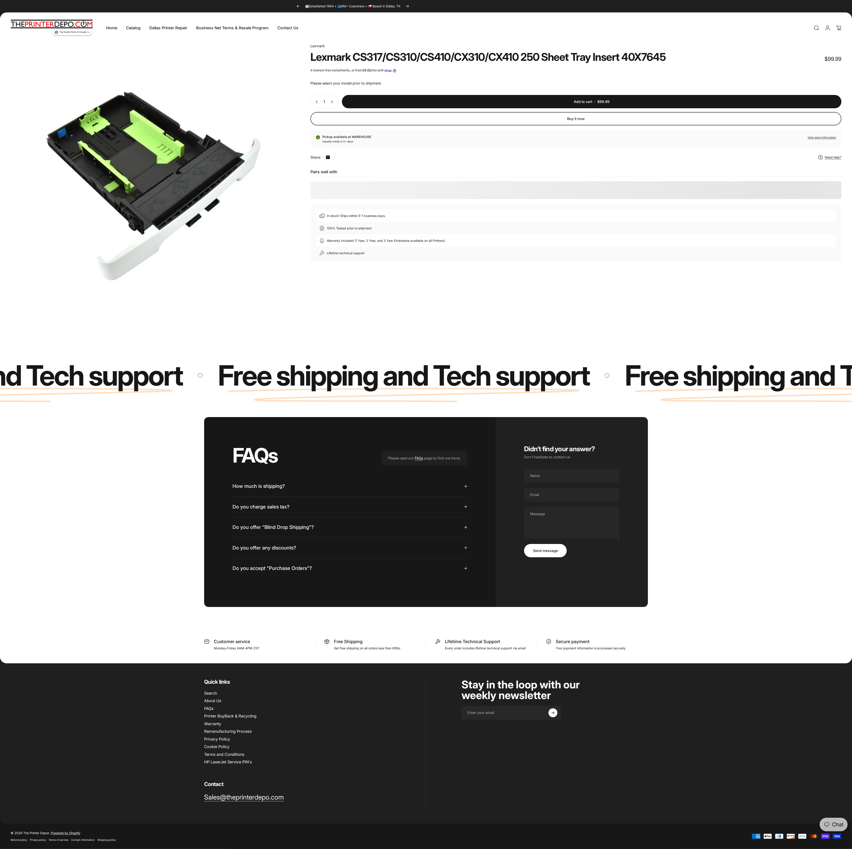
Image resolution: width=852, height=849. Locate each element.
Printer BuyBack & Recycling (230, 716)
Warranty (212, 723)
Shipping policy (106, 839)
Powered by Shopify (65, 833)
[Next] (407, 6)
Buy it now (576, 118)
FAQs (419, 458)
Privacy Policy (217, 739)
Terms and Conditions (224, 754)
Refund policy (19, 839)
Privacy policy (38, 839)
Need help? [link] (833, 157)
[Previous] (298, 6)
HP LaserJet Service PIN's (228, 762)
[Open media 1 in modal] (154, 186)
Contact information (83, 839)
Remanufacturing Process (228, 731)
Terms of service (58, 839)
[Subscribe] (552, 712)
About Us (212, 700)
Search (210, 693)
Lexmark (317, 46)
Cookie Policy (216, 746)
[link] (244, 797)
